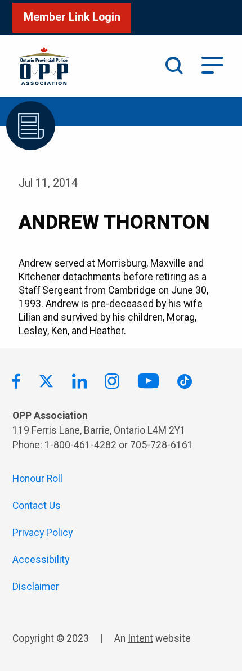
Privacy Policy (42, 533)
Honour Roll (37, 479)
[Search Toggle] (174, 66)
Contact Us (36, 506)
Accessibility (40, 560)
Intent (140, 639)
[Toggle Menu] (212, 64)
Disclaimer (35, 587)
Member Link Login (72, 17)
